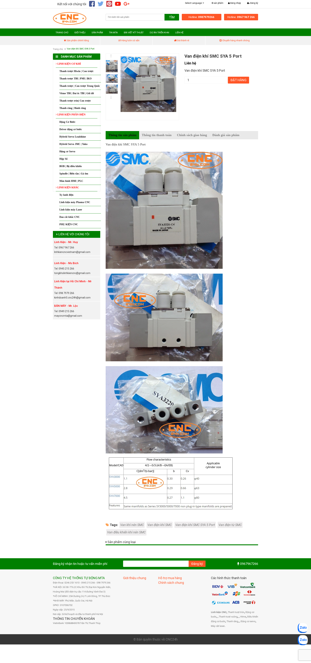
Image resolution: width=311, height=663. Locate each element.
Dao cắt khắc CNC (69, 217)
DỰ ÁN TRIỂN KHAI (159, 32)
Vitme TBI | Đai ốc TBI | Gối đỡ (76, 93)
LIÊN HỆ (179, 32)
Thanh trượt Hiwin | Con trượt (76, 71)
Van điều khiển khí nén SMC (126, 532)
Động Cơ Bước (67, 122)
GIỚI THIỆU (79, 32)
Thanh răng (232, 621)
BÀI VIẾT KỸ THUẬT (134, 32)
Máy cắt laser (218, 626)
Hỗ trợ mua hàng (170, 578)
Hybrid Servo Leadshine (72, 136)
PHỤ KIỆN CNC (68, 224)
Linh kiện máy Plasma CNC (74, 202)
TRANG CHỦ (62, 32)
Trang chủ (58, 49)
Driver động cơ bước (70, 129)
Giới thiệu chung (134, 578)
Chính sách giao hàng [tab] (192, 135)
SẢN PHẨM (97, 32)
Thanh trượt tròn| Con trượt (75, 100)
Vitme (243, 616)
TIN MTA (113, 32)
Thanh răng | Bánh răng (72, 108)
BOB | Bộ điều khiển (70, 166)
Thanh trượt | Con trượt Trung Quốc (79, 86)
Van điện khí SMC (159, 525)
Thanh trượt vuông (228, 616)
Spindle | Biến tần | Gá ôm (73, 173)
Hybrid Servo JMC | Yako (73, 144)
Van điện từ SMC (230, 525)
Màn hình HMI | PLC (71, 181)
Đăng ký (254, 3)
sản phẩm (217, 3)
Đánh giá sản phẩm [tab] (225, 135)
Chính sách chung (171, 583)
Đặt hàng (238, 80)
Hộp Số (63, 159)
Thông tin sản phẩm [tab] (122, 135)
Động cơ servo (248, 621)
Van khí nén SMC (132, 525)
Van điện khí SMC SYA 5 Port (195, 525)
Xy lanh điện (66, 195)
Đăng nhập (235, 3)
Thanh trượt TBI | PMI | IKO (75, 78)
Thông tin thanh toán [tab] (157, 135)
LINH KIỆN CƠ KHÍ (69, 63)
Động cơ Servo (67, 151)
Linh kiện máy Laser (70, 209)
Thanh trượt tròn (236, 612)
